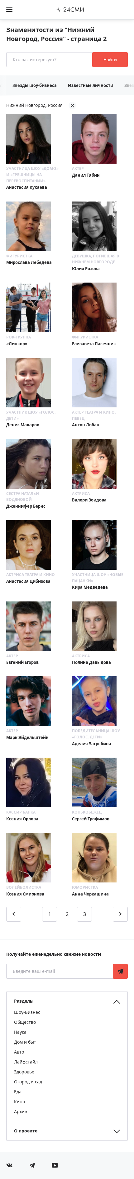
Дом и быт (25, 1042)
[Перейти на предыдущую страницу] (13, 914)
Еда (18, 1092)
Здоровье (24, 1072)
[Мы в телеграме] (32, 1165)
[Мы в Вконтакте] (9, 1165)
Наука (20, 1032)
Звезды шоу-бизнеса (34, 85)
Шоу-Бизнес (27, 1012)
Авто (19, 1052)
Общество (25, 1022)
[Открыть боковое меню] (9, 9)
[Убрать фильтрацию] (72, 105)
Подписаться (120, 971)
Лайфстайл (26, 1062)
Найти (110, 59)
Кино (19, 1101)
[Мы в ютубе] (55, 1165)
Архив (20, 1111)
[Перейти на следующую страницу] (120, 914)
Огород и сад (28, 1082)
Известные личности (90, 85)
